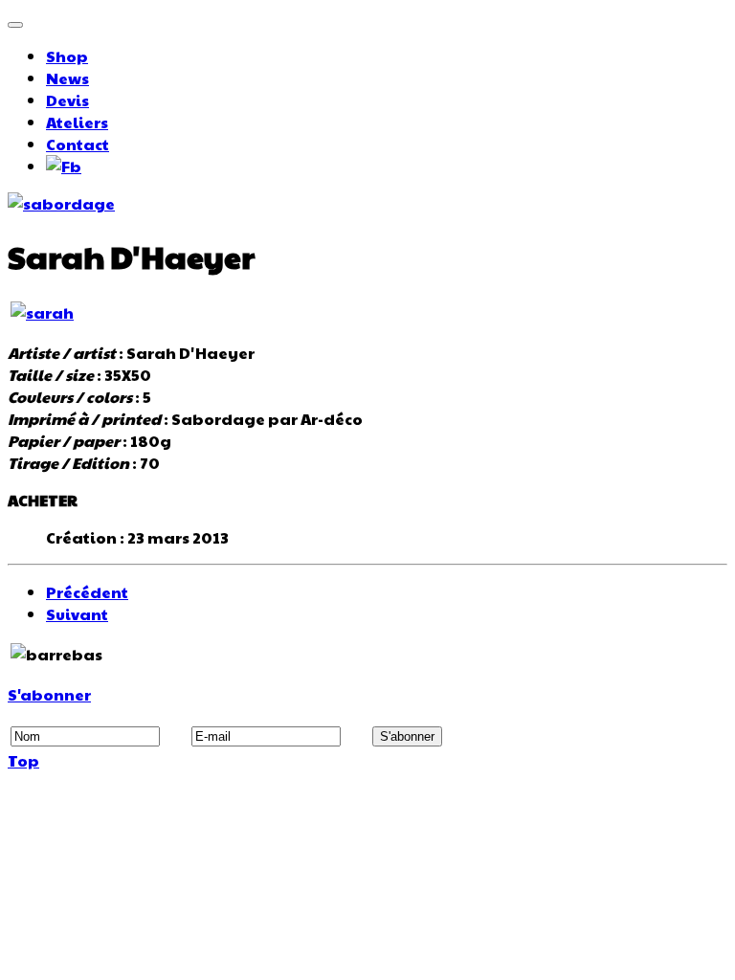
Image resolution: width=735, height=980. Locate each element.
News (67, 78)
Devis (67, 100)
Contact (77, 144)
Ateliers (77, 122)
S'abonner (49, 694)
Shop (67, 56)
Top (23, 760)
